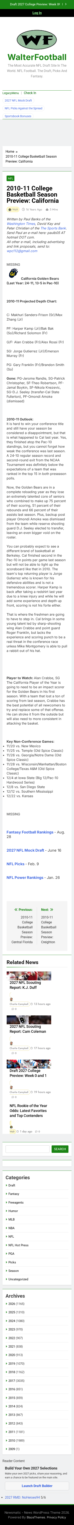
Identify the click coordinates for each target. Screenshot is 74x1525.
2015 (11, 1398)
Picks (12, 1262)
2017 (11, 1381)
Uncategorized (18, 1279)
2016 (11, 1389)
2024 (11, 1321)
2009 (11, 1449)
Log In (37, 13)
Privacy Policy (56, 1517)
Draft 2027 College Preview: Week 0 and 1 (34, 4)
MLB (11, 1219)
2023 (11, 1329)
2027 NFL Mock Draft (18, 100)
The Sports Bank (53, 228)
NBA (11, 1228)
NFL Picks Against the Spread (23, 108)
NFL (10, 178)
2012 (11, 1423)
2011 (11, 1432)
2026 (11, 1304)
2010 (11, 1440)
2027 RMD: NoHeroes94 (23, 1497)
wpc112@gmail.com (22, 251)
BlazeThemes (36, 1517)
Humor (13, 1211)
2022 (11, 1338)
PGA (11, 1254)
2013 (11, 1415)
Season (13, 1271)
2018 (11, 1372)
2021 (11, 1346)
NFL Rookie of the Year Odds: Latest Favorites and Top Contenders (28, 1111)
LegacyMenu (10, 93)
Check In (30, 93)
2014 (11, 1406)
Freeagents (16, 1202)
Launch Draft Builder (37, 1486)
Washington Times (21, 224)
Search (60, 1149)
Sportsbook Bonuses (18, 116)
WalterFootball (37, 57)
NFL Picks (15, 864)
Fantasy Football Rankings (30, 832)
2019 (11, 1364)
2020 (11, 1355)
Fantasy (13, 1194)
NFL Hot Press (18, 1245)
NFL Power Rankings (25, 877)
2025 (11, 1312)
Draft (11, 1185)
